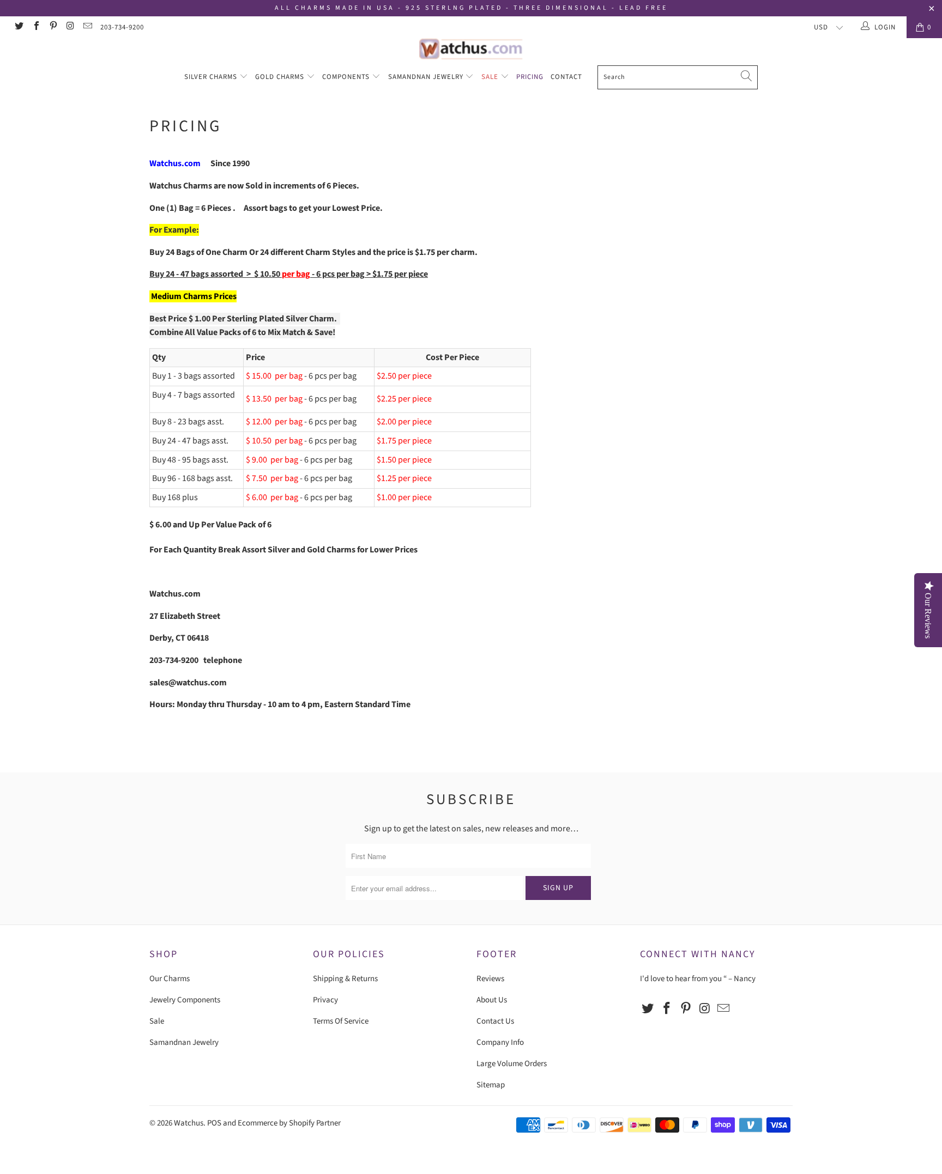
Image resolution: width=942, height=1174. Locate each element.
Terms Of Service (341, 1021)
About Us (491, 1000)
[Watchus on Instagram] (70, 27)
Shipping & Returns (345, 978)
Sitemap (490, 1085)
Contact (566, 77)
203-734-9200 (122, 27)
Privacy (325, 1000)
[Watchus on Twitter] (18, 27)
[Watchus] (471, 48)
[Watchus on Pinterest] (53, 27)
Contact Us (495, 1021)
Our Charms (169, 978)
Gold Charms (280, 77)
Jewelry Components (184, 1000)
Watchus (188, 1123)
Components (347, 77)
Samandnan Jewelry (427, 77)
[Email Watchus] (87, 27)
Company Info (500, 1042)
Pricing (530, 77)
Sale (490, 77)
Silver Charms (211, 77)
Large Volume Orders (511, 1063)
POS (214, 1123)
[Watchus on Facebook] (35, 27)
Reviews (490, 978)
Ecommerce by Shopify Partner (289, 1123)
